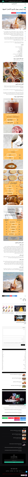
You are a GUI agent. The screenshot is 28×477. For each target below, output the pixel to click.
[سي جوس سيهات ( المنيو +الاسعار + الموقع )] (20, 309)
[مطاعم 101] (14, 4)
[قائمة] (25, 4)
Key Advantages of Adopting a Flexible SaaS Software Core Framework (13, 412)
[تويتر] (25, 35)
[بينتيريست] (25, 38)
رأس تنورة (25, 365)
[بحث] (2, 4)
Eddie (24, 406)
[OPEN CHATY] (26, 475)
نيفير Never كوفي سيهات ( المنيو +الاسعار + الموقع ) (21, 323)
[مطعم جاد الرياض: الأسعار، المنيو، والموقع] (24, 382)
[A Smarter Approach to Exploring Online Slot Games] (14, 398)
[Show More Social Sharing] (10, 13)
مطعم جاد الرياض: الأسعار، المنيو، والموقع (17, 381)
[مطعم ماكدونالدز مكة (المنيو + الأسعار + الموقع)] (24, 379)
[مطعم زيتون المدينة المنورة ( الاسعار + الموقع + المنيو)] (24, 386)
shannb (21, 298)
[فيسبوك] (25, 33)
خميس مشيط (24, 364)
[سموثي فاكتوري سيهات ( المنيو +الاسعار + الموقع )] (8, 309)
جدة (25, 363)
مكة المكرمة (24, 368)
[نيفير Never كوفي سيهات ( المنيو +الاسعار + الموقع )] (20, 318)
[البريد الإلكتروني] (25, 40)
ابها (25, 352)
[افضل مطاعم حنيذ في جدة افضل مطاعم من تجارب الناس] (24, 375)
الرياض (25, 355)
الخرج (25, 354)
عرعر (25, 367)
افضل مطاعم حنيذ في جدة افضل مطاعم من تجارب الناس (16, 374)
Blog (25, 351)
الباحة (25, 353)
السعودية (25, 356)
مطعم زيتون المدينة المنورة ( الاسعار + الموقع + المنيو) (16, 385)
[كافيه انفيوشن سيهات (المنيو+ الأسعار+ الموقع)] (14, 22)
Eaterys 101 (23, 472)
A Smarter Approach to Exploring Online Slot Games (17, 405)
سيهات (25, 7)
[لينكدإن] (25, 36)
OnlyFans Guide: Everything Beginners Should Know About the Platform (13, 409)
